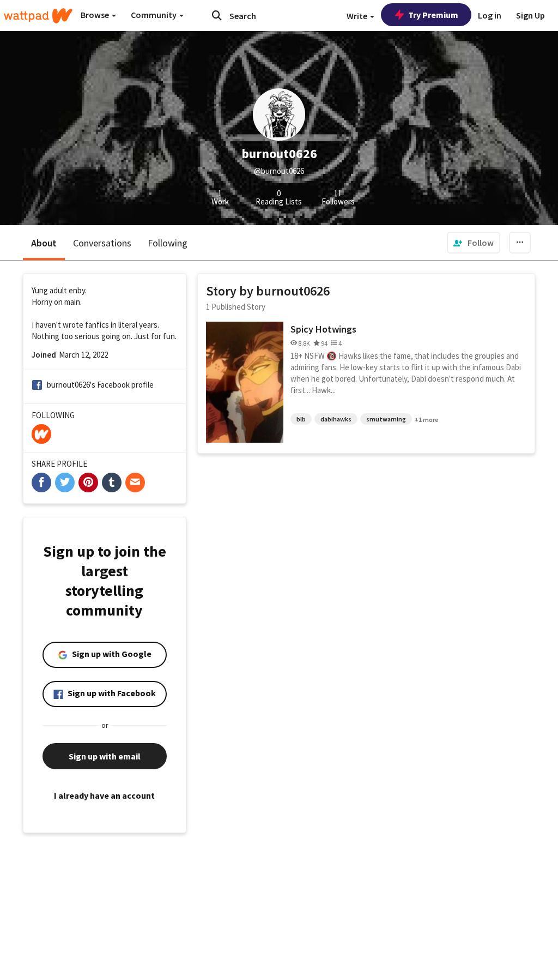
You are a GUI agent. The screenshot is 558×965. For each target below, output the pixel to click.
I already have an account (104, 795)
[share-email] (135, 482)
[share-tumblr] (112, 482)
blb (301, 419)
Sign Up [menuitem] (530, 15)
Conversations (102, 243)
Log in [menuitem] (489, 15)
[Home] (38, 16)
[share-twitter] (65, 482)
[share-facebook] (41, 482)
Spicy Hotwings (323, 329)
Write (358, 15)
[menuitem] (473, 243)
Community (154, 14)
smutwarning (386, 419)
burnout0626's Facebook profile (100, 384)
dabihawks (335, 419)
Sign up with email (105, 756)
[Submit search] (217, 15)
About (44, 243)
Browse (96, 14)
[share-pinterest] (88, 482)
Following (167, 243)
